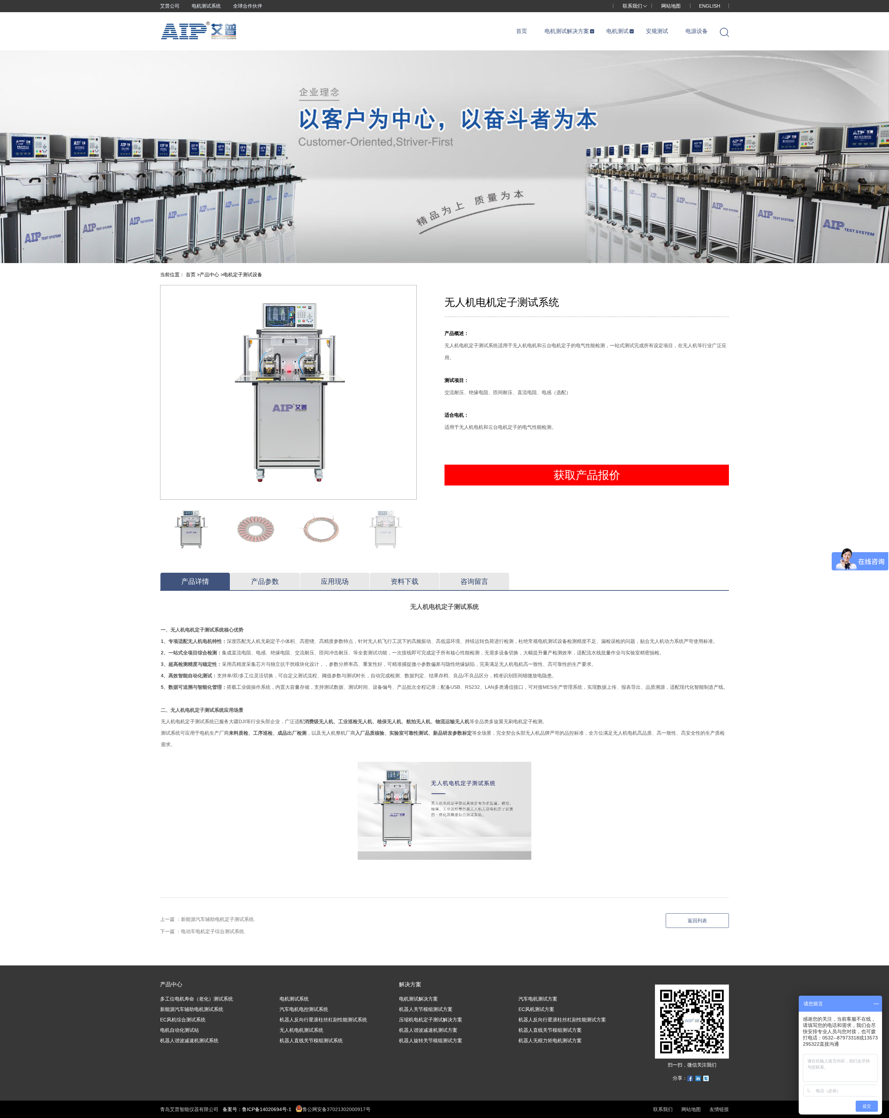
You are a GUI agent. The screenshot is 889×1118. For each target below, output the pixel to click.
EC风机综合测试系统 (183, 1019)
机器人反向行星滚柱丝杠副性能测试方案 (562, 1019)
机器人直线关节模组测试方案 (550, 1030)
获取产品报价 (587, 475)
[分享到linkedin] (698, 1078)
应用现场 (335, 581)
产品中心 (210, 274)
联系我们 (632, 5)
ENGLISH (709, 5)
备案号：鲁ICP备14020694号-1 (257, 1109)
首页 (191, 274)
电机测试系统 (206, 6)
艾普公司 (170, 6)
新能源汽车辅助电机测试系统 (191, 1009)
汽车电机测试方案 (537, 999)
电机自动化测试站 (179, 1030)
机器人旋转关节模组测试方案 (430, 1040)
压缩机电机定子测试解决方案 (430, 1019)
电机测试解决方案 (418, 999)
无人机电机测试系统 (301, 1030)
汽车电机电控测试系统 (304, 1009)
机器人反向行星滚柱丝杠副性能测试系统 (323, 1019)
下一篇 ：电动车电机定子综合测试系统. (203, 931)
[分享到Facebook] (690, 1078)
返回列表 (697, 920)
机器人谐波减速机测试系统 (189, 1040)
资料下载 (404, 581)
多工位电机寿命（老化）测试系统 (196, 999)
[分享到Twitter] (706, 1078)
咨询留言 (474, 581)
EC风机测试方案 (536, 1009)
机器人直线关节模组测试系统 (311, 1040)
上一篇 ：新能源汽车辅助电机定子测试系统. (207, 919)
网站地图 (671, 5)
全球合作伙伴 (247, 6)
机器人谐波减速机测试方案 (428, 1030)
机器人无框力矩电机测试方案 (550, 1040)
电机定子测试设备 (242, 274)
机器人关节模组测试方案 (425, 1009)
